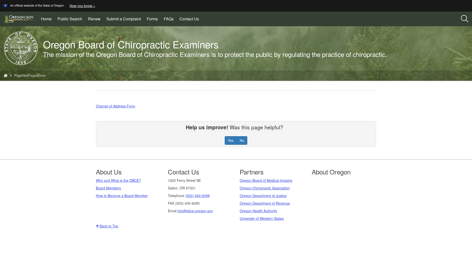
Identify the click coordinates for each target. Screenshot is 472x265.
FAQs (169, 19)
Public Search (71, 21)
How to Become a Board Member (122, 195)
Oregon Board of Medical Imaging (266, 180)
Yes (231, 140)
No (242, 140)
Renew (94, 19)
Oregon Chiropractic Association (265, 188)
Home (46, 19)
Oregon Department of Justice (263, 195)
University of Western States (262, 218)
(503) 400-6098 (197, 195)
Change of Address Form (115, 106)
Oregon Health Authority (258, 210)
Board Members (108, 188)
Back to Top (108, 226)
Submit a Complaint (123, 19)
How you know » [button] (82, 5)
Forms (152, 19)
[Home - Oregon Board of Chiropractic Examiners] (6, 75)
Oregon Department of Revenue (265, 203)
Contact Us (189, 19)
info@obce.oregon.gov (195, 210)
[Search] (464, 19)
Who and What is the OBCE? (118, 180)
